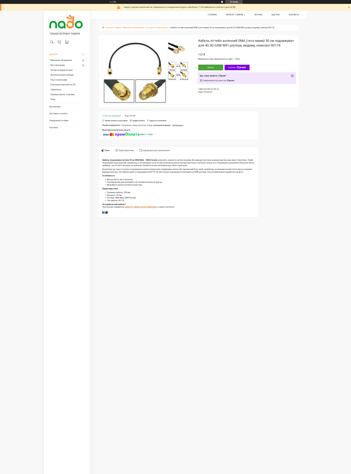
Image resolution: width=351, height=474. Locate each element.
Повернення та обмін (58, 120)
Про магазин (55, 107)
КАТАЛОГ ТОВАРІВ (234, 15)
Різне (52, 99)
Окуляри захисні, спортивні (62, 94)
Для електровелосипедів (61, 75)
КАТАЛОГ (53, 54)
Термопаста (55, 89)
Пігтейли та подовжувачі (157, 28)
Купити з (232, 67)
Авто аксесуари (57, 65)
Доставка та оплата (58, 113)
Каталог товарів (113, 28)
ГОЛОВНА (212, 15)
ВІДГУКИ (276, 15)
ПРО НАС (258, 15)
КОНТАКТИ (294, 15)
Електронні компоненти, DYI (63, 85)
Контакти (53, 127)
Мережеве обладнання (61, 60)
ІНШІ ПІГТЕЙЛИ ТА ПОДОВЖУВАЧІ (141, 207)
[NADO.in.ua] (67, 22)
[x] (106, 213)
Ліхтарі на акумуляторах (61, 70)
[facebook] (103, 213)
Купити (211, 67)
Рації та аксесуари (58, 80)
